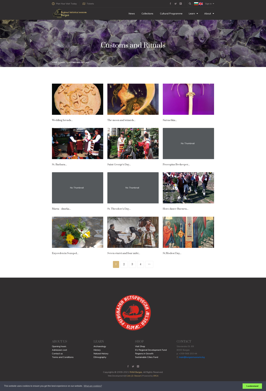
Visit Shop (140, 346)
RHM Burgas (136, 372)
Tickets (90, 3)
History (97, 349)
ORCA (155, 376)
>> (149, 264)
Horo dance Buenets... (175, 208)
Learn (192, 13)
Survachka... (170, 120)
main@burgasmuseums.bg (192, 357)
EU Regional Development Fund (151, 349)
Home (54, 62)
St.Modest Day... (172, 253)
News (131, 13)
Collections (147, 13)
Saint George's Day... (119, 164)
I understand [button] (252, 386)
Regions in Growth (144, 353)
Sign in (208, 3)
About (208, 13)
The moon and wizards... (121, 120)
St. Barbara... (59, 164)
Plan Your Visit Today (66, 3)
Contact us (57, 353)
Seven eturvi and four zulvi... (123, 253)
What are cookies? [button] (93, 386)
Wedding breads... (62, 120)
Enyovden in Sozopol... (65, 253)
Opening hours (59, 346)
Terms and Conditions (63, 357)
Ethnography (100, 357)
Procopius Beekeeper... (176, 164)
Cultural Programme (170, 13)
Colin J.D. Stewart (133, 376)
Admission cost (59, 349)
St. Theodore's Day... (119, 208)
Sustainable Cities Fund (146, 357)
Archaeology (100, 346)
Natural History (101, 353)
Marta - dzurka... (61, 208)
